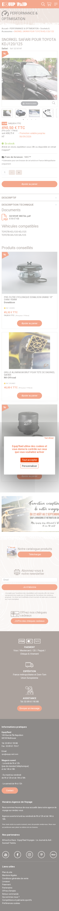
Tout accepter (29, 459)
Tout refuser (49, 438)
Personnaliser (29, 465)
